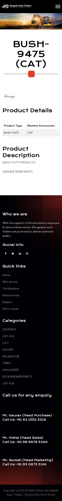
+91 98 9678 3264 (32, 442)
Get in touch (10, 308)
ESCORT (8, 349)
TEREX (6, 363)
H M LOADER (10, 369)
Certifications (10, 288)
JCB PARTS (9, 329)
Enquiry (7, 302)
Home (6, 275)
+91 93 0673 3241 (31, 464)
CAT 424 (8, 336)
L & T (5, 343)
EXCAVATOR (10, 356)
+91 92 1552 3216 (31, 419)
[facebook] (6, 253)
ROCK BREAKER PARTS (17, 376)
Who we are (10, 281)
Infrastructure (10, 295)
